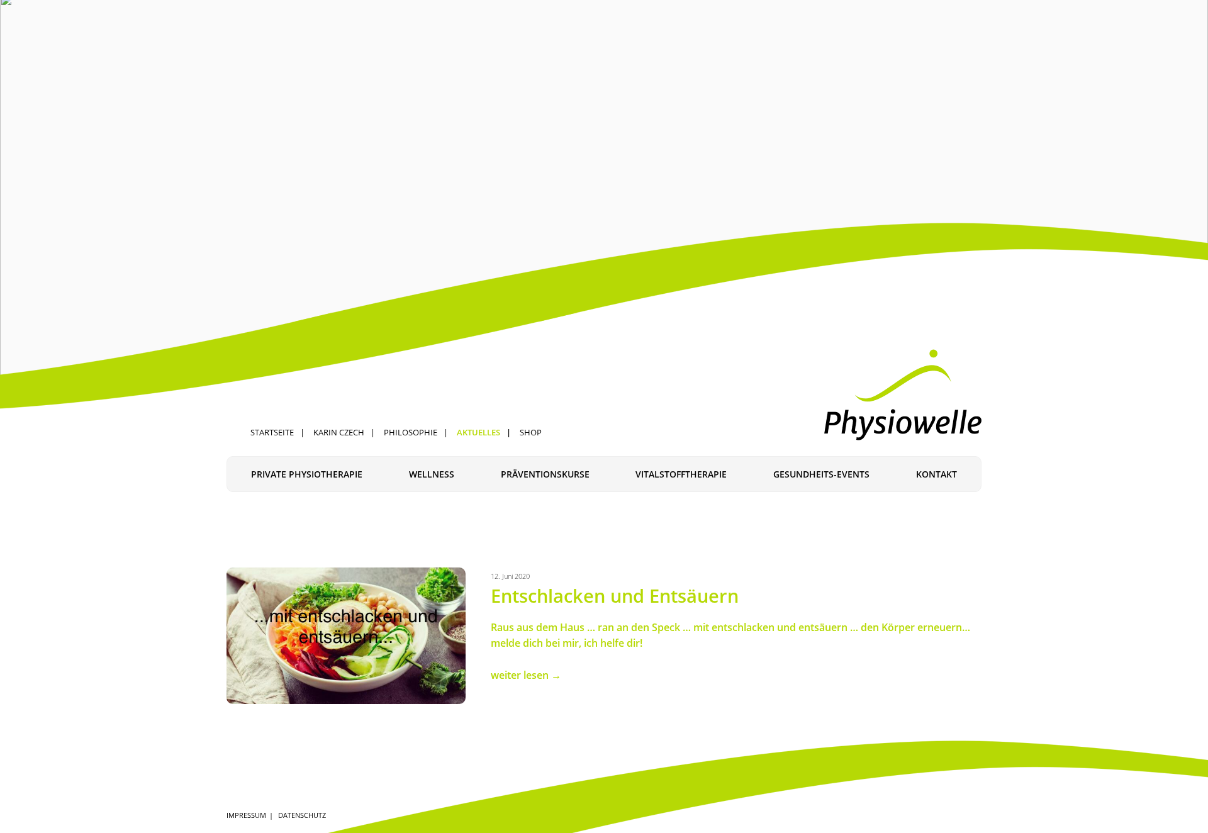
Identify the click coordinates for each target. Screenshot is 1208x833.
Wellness (431, 474)
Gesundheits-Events (821, 474)
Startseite (272, 432)
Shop (531, 432)
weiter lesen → (526, 675)
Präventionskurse (545, 474)
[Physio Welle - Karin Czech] (903, 394)
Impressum (246, 815)
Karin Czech (338, 432)
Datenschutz (302, 815)
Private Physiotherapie (306, 474)
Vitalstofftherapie (681, 474)
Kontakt (936, 474)
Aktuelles (478, 432)
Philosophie (410, 432)
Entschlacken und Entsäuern (615, 595)
